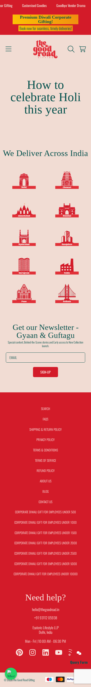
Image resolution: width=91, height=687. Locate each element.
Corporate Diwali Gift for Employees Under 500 (45, 511)
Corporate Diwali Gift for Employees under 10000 (46, 573)
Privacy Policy (45, 439)
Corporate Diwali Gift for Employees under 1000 (45, 522)
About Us (45, 480)
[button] (8, 49)
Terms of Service (45, 460)
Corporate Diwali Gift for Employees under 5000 (45, 563)
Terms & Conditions (45, 450)
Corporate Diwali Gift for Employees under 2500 (45, 553)
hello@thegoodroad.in (45, 609)
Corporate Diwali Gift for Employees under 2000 (45, 542)
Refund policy (46, 470)
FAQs (45, 419)
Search (45, 408)
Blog (45, 491)
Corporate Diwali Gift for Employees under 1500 (46, 532)
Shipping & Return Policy (45, 429)
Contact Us (45, 501)
